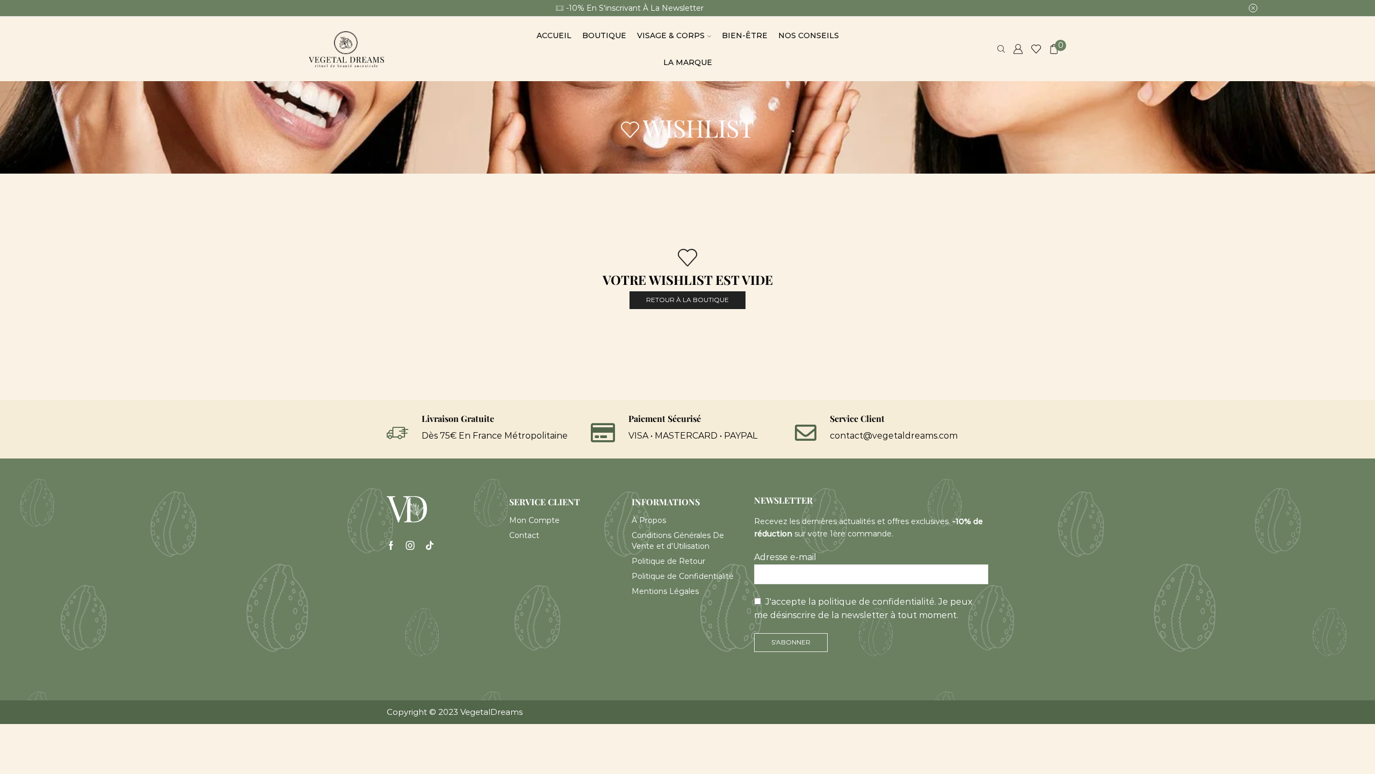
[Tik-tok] (429, 545)
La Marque (687, 62)
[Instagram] (410, 545)
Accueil (554, 35)
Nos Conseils (808, 35)
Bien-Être (745, 35)
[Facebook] (391, 545)
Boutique (604, 35)
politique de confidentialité (876, 602)
